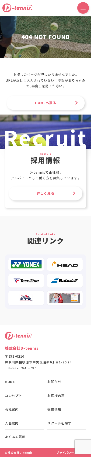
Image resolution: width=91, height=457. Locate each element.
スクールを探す (59, 423)
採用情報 (54, 409)
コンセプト (13, 395)
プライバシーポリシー (71, 452)
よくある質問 (15, 436)
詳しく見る (45, 193)
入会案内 (12, 423)
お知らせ (54, 381)
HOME (10, 381)
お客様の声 (56, 395)
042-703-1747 (24, 367)
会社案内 (12, 409)
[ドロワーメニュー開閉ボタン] (83, 8)
